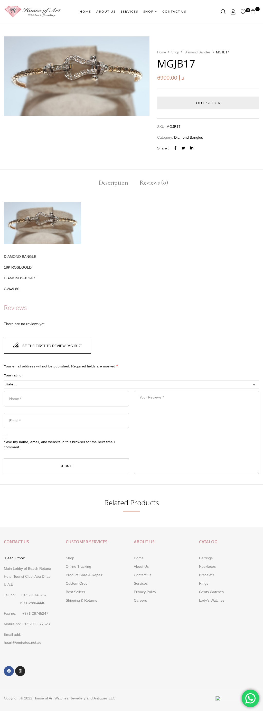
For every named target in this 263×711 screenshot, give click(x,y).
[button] (255, 12)
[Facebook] (175, 148)
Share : (163, 148)
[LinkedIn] (191, 148)
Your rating (13, 375)
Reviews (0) (153, 183)
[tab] (113, 183)
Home (161, 52)
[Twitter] (183, 148)
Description (113, 183)
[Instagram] (20, 671)
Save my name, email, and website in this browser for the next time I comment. (59, 444)
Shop (175, 52)
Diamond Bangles (197, 52)
